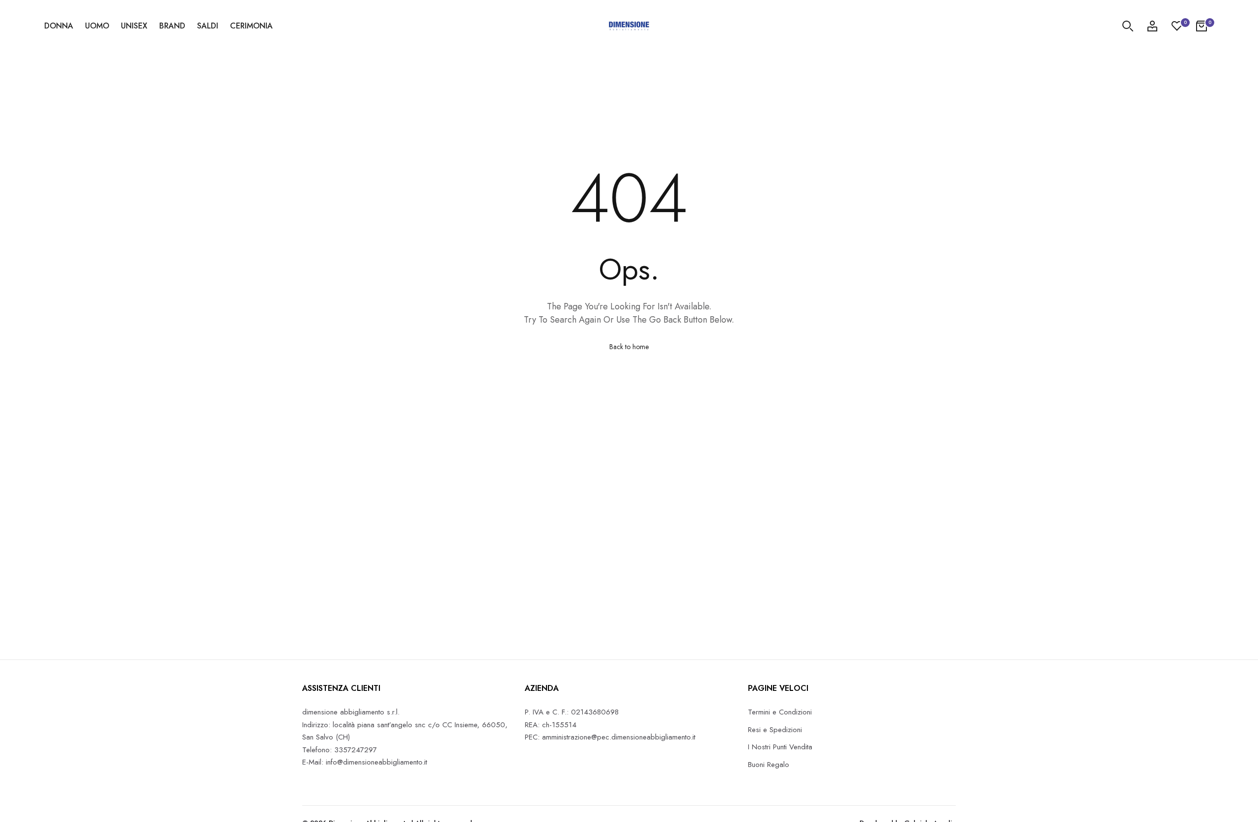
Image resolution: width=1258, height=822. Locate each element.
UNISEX (134, 25)
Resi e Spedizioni (775, 729)
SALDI (207, 25)
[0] (1177, 26)
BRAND (172, 25)
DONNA (58, 25)
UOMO (97, 25)
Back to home (629, 347)
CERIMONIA (251, 25)
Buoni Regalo (768, 764)
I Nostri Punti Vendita (780, 746)
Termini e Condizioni (780, 712)
